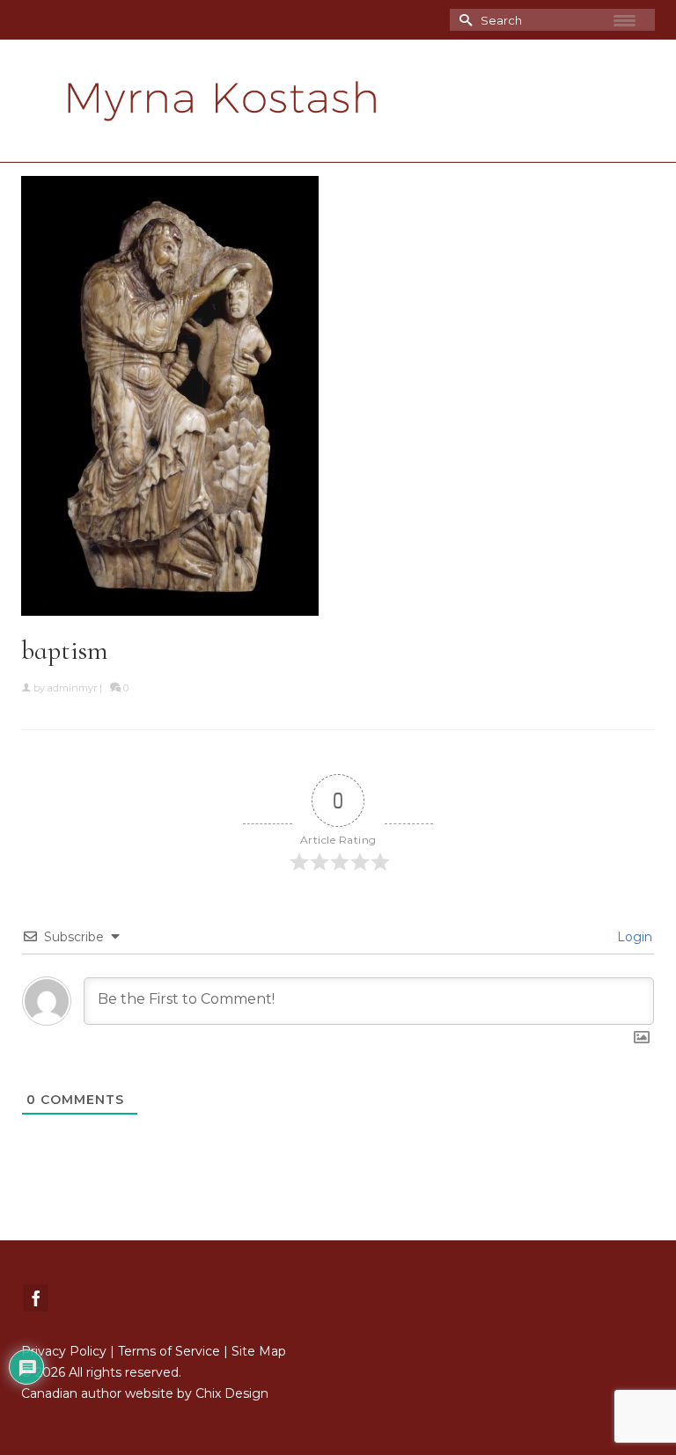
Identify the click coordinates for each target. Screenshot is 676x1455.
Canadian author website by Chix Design (144, 1393)
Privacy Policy (64, 1351)
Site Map (258, 1351)
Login (633, 937)
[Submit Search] (463, 20)
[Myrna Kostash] (338, 101)
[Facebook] (36, 1298)
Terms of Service (169, 1351)
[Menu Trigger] (625, 20)
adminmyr (72, 688)
